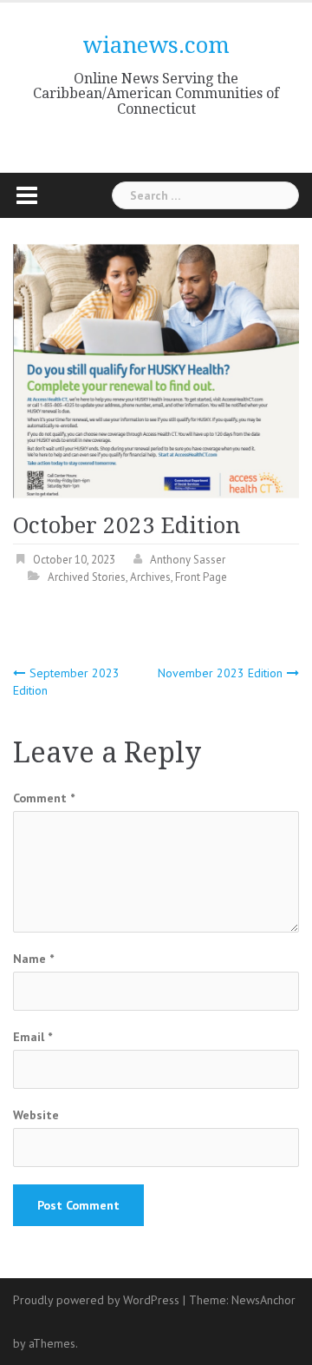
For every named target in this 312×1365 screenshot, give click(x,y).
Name (33, 958)
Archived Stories (87, 577)
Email (32, 1037)
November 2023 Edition (220, 673)
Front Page (201, 577)
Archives (150, 577)
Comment (44, 798)
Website (36, 1115)
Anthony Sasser (187, 559)
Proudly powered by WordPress (96, 1300)
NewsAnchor (263, 1300)
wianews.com (156, 45)
